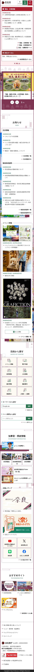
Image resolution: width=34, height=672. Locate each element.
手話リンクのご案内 (26, 655)
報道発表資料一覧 (26, 209)
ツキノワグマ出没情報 (11, 136)
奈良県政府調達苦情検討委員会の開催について (17, 176)
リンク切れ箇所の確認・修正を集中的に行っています (17, 143)
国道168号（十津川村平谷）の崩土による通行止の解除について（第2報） (18, 22)
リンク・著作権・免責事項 (11, 629)
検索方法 (29, 410)
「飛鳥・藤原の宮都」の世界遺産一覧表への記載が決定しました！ (16, 95)
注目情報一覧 (27, 156)
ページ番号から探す (9, 414)
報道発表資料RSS (26, 213)
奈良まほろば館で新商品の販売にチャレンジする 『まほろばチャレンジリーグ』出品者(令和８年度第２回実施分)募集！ (18, 202)
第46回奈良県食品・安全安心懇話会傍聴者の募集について (17, 185)
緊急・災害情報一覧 (25, 43)
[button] (19, 2)
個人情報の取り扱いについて (12, 625)
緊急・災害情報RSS (25, 45)
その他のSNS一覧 (25, 560)
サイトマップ (8, 636)
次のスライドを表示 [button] (17, 102)
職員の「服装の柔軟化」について (15, 151)
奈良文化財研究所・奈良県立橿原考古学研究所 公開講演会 (17, 193)
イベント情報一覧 (26, 336)
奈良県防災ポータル (25, 59)
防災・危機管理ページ (25, 47)
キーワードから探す (9, 402)
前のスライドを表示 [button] (12, 102)
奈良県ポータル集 (27, 613)
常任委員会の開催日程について (14, 169)
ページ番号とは (27, 422)
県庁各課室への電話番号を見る (13, 660)
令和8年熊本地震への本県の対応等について (17, 15)
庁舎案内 (6, 664)
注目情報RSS (27, 159)
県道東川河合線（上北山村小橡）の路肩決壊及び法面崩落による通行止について (18, 30)
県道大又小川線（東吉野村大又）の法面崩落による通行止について (18, 38)
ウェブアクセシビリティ (11, 632)
